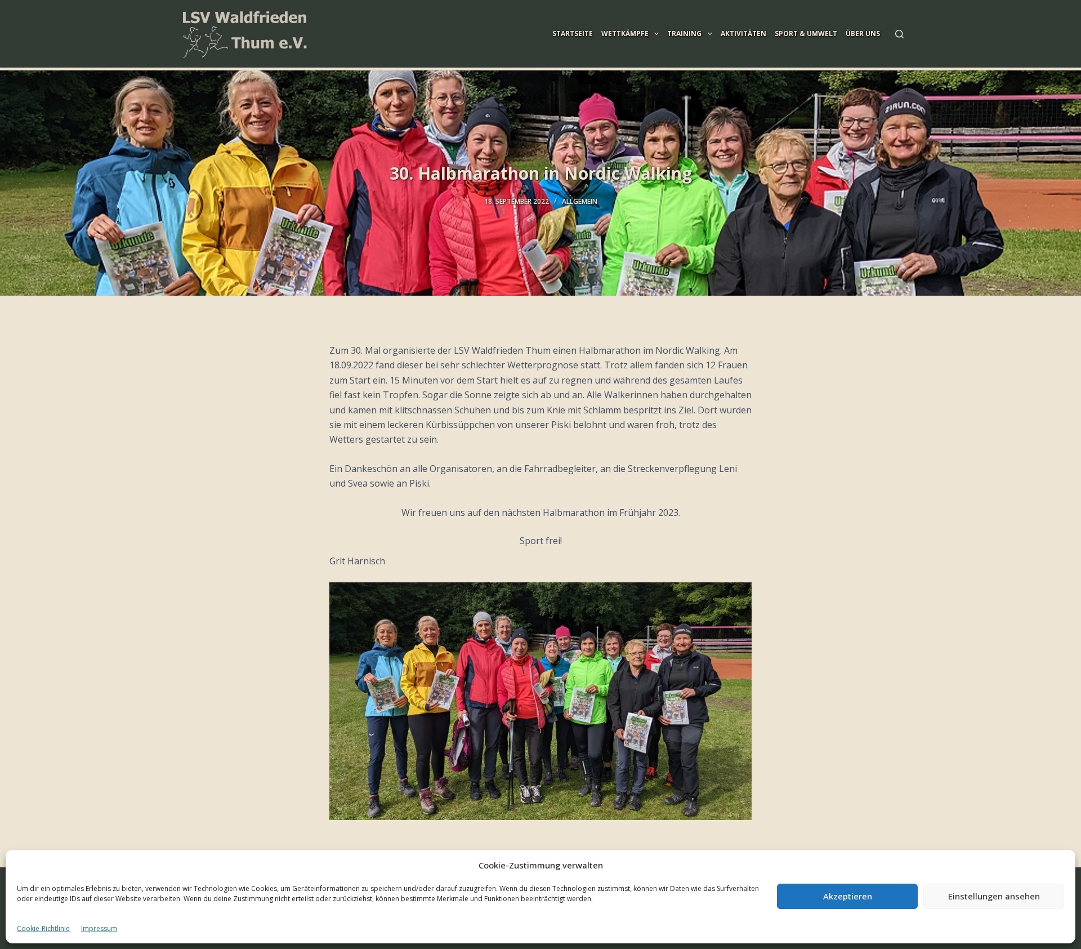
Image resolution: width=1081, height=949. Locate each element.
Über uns (863, 33)
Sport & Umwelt (806, 33)
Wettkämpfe (625, 33)
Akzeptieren (847, 896)
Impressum (99, 928)
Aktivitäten (743, 33)
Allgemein (579, 201)
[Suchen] (899, 34)
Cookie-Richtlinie (43, 928)
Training (684, 33)
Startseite (572, 33)
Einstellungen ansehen (994, 896)
